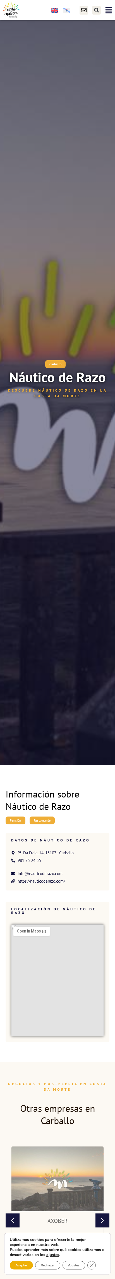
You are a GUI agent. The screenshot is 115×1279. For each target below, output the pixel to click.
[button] (96, 10)
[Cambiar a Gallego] (67, 10)
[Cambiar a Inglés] (54, 10)
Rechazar (48, 1265)
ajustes (52, 1254)
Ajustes (74, 1265)
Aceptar (21, 1265)
